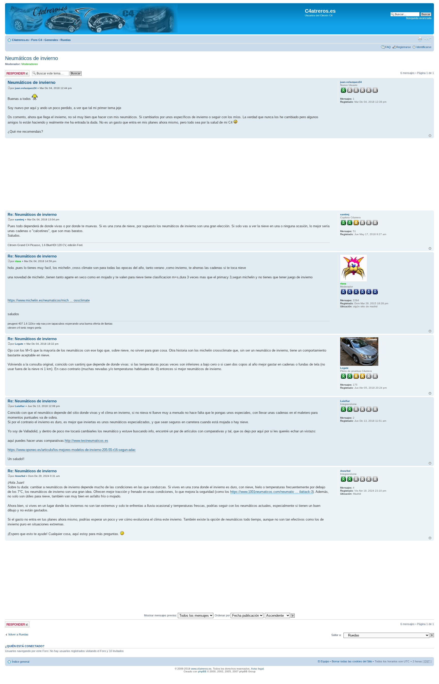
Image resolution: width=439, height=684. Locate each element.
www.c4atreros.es (201, 668)
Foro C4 (36, 39)
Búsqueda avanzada (418, 18)
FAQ (388, 47)
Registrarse (403, 47)
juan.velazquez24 (26, 88)
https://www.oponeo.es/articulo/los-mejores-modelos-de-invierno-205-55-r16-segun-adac (72, 450)
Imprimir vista (420, 39)
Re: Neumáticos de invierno (32, 214)
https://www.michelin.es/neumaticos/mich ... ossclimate (49, 300)
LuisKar (20, 406)
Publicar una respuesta (12, 73)
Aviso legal (257, 668)
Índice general (20, 661)
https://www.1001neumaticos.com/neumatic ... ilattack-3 (271, 492)
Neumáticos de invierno (31, 58)
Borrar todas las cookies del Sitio (352, 661)
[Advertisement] (157, 174)
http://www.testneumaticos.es (86, 441)
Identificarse (423, 47)
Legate (19, 343)
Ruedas (65, 39)
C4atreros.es (20, 39)
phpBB (202, 671)
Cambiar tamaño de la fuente (427, 39)
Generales (51, 39)
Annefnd (20, 476)
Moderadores (29, 64)
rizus (18, 261)
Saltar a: (336, 634)
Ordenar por (223, 615)
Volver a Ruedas (18, 634)
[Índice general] (92, 18)
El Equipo (323, 661)
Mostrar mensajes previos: (161, 615)
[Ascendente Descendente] (280, 615)
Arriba (430, 135)
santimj (19, 219)
